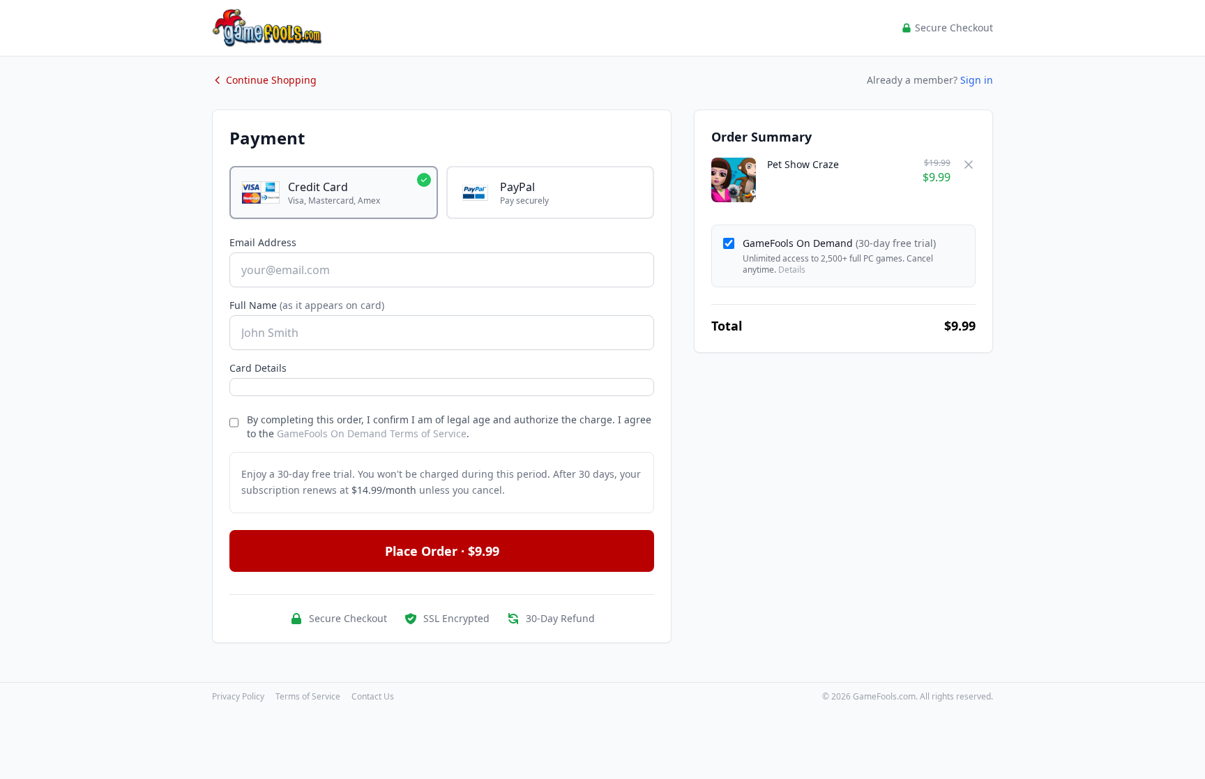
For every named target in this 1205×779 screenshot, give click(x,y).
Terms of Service (307, 696)
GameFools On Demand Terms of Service (372, 433)
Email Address (262, 242)
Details (791, 269)
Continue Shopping (271, 79)
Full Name (306, 305)
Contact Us (372, 696)
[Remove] (969, 165)
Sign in (976, 79)
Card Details (258, 368)
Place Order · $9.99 (442, 551)
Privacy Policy (238, 696)
